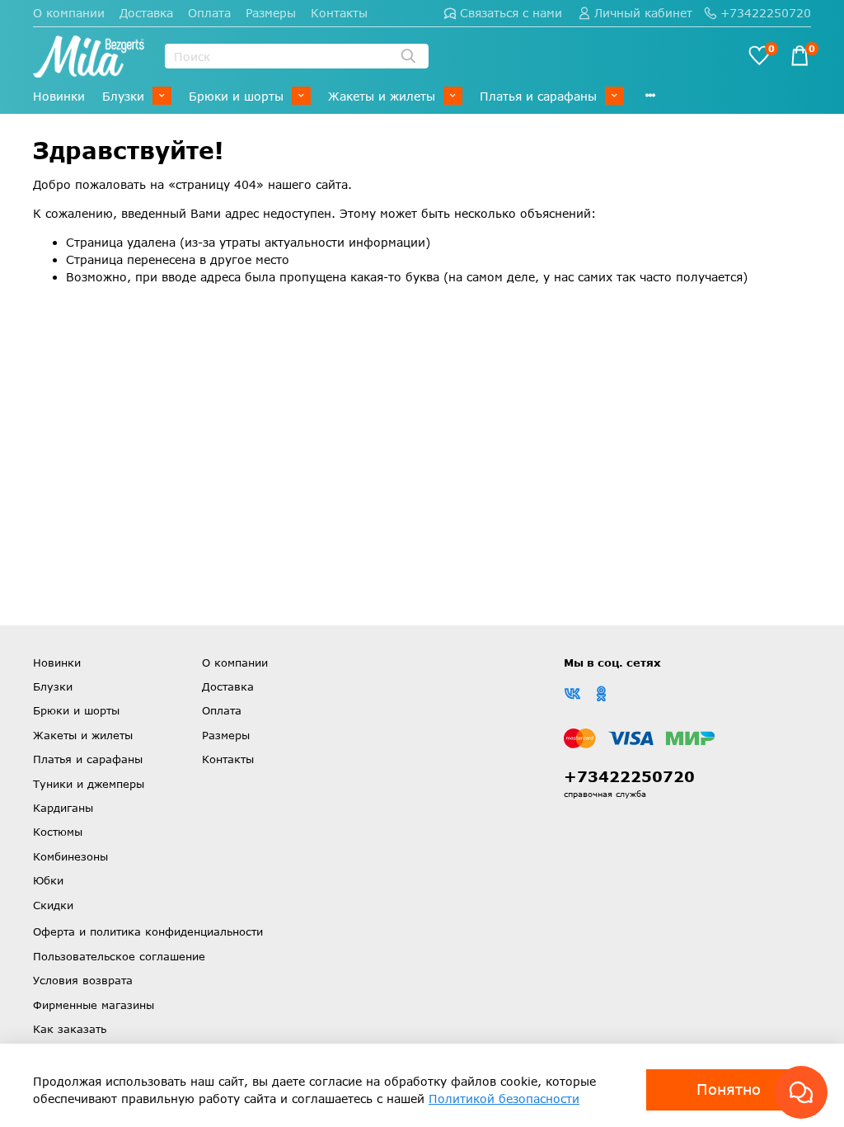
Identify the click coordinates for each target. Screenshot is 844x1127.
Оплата (209, 13)
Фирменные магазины (93, 1004)
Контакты (339, 13)
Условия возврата (83, 980)
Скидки (53, 905)
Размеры (271, 13)
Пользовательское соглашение (119, 956)
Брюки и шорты (236, 96)
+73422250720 (765, 13)
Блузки (123, 96)
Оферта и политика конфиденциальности (148, 931)
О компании (69, 13)
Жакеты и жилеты (381, 96)
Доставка (146, 13)
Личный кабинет (643, 13)
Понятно (728, 1089)
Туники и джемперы (88, 783)
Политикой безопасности (504, 1099)
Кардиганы (63, 807)
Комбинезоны (70, 856)
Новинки (59, 96)
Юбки (48, 880)
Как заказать (69, 1028)
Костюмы (57, 831)
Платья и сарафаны (538, 96)
